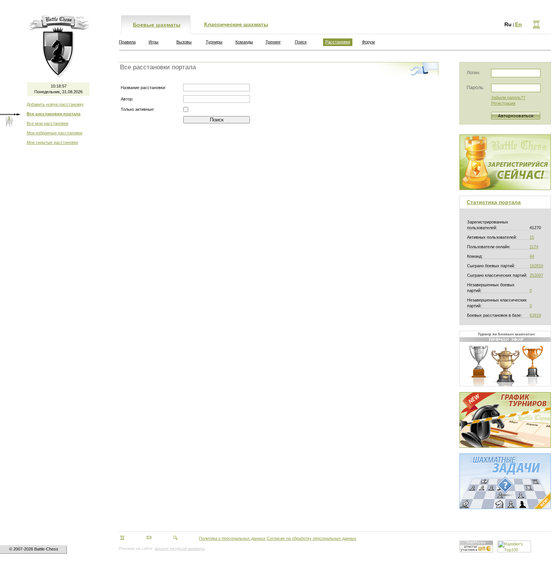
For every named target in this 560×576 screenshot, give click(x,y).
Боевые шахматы (157, 25)
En (518, 24)
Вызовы (184, 42)
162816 (536, 265)
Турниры (214, 42)
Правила (127, 42)
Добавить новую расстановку (55, 104)
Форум (368, 42)
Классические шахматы (236, 24)
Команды (244, 42)
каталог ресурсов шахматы (180, 548)
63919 (535, 315)
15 (532, 237)
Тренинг (273, 42)
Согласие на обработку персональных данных (312, 538)
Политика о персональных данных (232, 538)
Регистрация (503, 103)
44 (532, 256)
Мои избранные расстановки (54, 133)
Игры (153, 42)
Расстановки (337, 42)
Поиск (301, 42)
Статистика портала (494, 202)
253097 (536, 275)
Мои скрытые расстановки (52, 142)
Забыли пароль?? (508, 97)
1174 (534, 246)
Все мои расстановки (47, 123)
